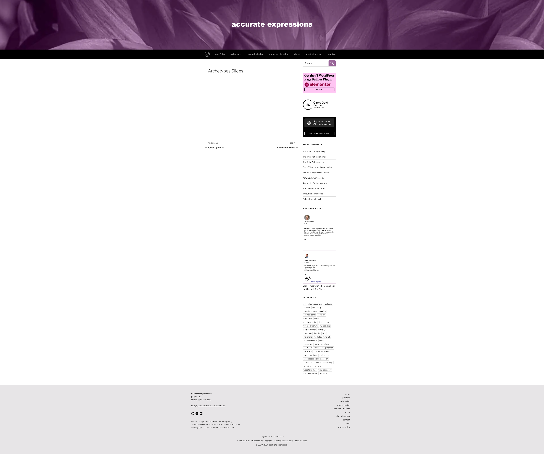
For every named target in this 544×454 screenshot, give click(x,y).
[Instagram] (192, 413)
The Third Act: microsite (313, 162)
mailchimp (307, 337)
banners (306, 308)
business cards (309, 315)
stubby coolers (322, 359)
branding (322, 311)
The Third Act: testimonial (314, 157)
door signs (307, 318)
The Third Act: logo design (314, 151)
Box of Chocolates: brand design (317, 167)
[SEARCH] (332, 63)
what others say (314, 54)
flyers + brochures (310, 326)
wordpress (312, 373)
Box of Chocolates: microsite (316, 172)
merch (321, 341)
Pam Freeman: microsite (314, 188)
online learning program (323, 348)
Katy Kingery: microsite (313, 178)
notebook (307, 348)
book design (317, 308)
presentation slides (322, 351)
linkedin (317, 333)
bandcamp (328, 304)
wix (304, 373)
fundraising (325, 326)
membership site (310, 341)
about (297, 54)
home (347, 394)
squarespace (308, 359)
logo (324, 333)
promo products (310, 355)
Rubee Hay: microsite (312, 199)
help (348, 423)
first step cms (324, 322)
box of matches (309, 311)
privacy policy (344, 427)
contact (332, 54)
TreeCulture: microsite (313, 193)
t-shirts (306, 362)
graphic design (256, 54)
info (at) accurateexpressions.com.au (208, 405)
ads (304, 304)
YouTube (323, 373)
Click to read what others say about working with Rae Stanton (318, 287)
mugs (316, 344)
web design (236, 54)
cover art (321, 315)
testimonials (316, 362)
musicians (325, 344)
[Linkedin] (201, 413)
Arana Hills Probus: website (315, 183)
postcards (307, 351)
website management (312, 366)
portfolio (220, 54)
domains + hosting (279, 54)
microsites (307, 344)
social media (324, 355)
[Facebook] (197, 413)
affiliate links (287, 440)
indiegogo (322, 329)
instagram (307, 333)
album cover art (315, 304)
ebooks (317, 318)
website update (309, 370)
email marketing (310, 322)
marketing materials (322, 337)
